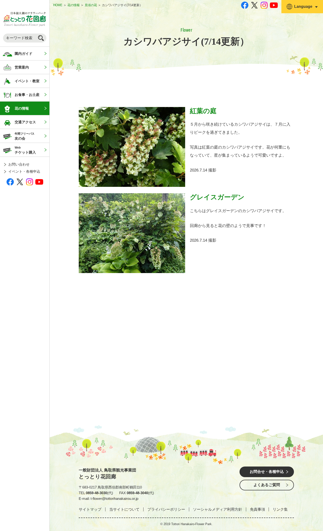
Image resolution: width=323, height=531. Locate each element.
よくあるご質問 (266, 485)
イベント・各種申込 (24, 171)
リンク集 (280, 509)
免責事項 (257, 509)
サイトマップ (90, 509)
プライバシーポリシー (166, 509)
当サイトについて (124, 509)
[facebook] (10, 182)
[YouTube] (39, 182)
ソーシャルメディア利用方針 (217, 509)
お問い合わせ (19, 164)
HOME (57, 5)
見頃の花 (91, 5)
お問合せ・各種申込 (267, 472)
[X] (20, 182)
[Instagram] (30, 182)
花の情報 (73, 5)
